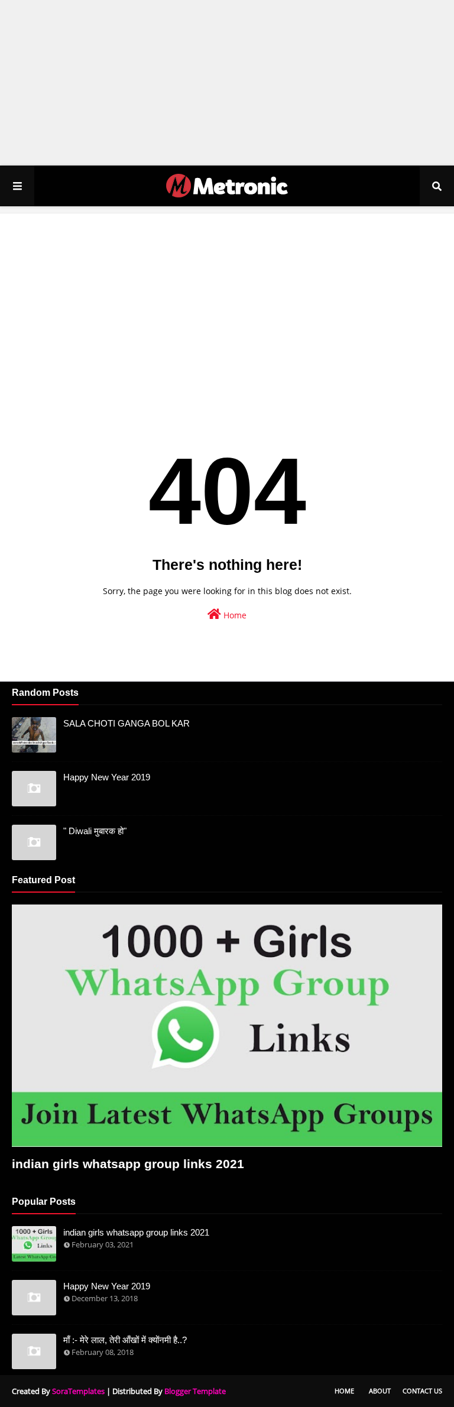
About (380, 1390)
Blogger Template (195, 1391)
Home (234, 615)
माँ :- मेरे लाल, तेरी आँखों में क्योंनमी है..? (125, 1340)
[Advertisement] (227, 83)
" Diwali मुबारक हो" (95, 831)
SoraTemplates (78, 1391)
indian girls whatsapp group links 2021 (128, 1164)
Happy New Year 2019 (106, 777)
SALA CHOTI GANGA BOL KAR (126, 723)
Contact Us (422, 1390)
